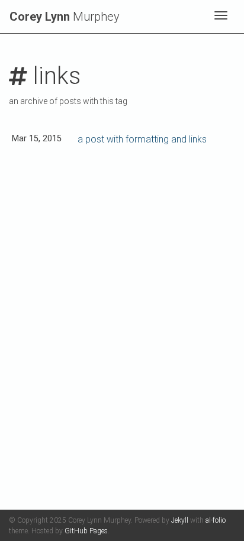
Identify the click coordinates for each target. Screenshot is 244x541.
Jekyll (179, 520)
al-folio (216, 520)
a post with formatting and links (142, 139)
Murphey (64, 16)
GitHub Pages (86, 531)
